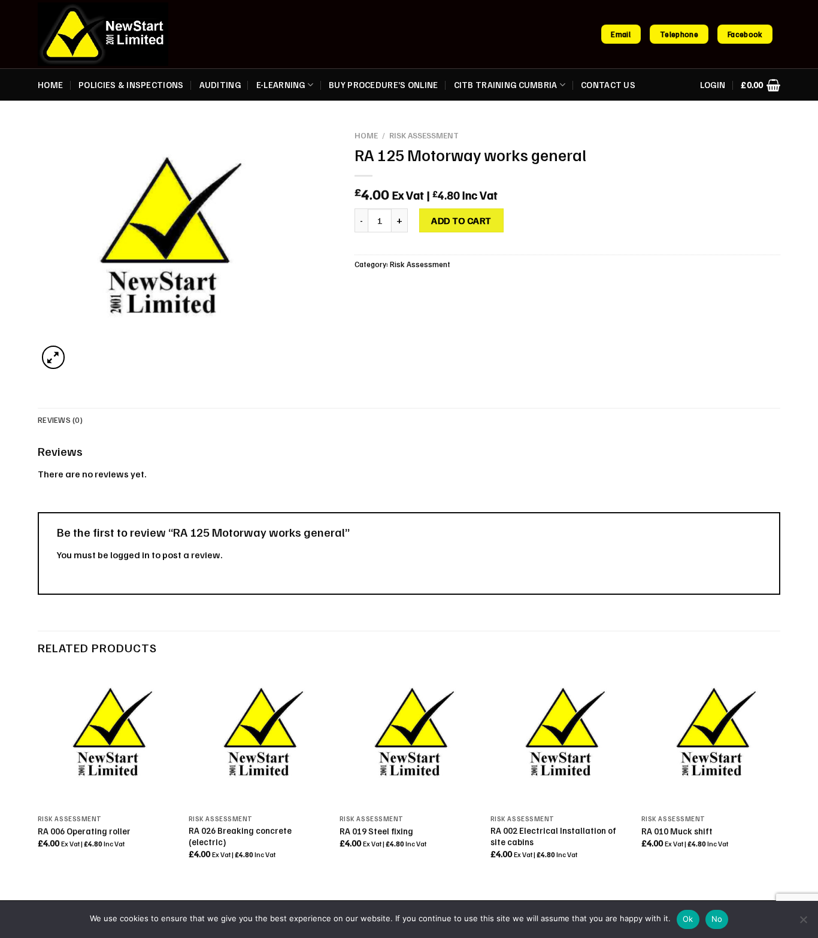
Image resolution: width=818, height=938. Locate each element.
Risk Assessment (424, 135)
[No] (803, 923)
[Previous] (38, 774)
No (717, 919)
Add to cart (461, 220)
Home (50, 84)
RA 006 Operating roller (84, 830)
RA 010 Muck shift (677, 830)
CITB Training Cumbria (506, 84)
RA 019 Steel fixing (376, 830)
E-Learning (280, 84)
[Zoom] (53, 357)
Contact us (608, 84)
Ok (688, 919)
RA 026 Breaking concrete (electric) (240, 836)
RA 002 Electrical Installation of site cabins (553, 836)
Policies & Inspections (130, 84)
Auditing (220, 84)
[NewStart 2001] (103, 34)
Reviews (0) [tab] (60, 420)
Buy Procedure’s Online (383, 84)
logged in (130, 555)
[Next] (780, 774)
